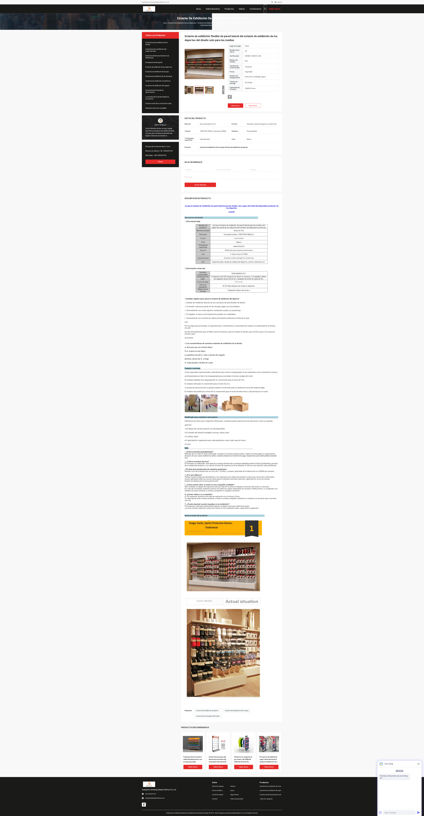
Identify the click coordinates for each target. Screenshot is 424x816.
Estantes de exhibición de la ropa (157, 72)
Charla (160, 162)
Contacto (215, 799)
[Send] (418, 812)
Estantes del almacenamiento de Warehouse (157, 57)
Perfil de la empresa (218, 786)
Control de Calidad (217, 794)
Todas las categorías (266, 799)
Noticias (232, 786)
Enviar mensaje (200, 185)
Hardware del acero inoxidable (156, 108)
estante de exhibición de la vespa (236, 710)
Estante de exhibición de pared (207, 710)
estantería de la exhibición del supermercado (155, 50)
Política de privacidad (236, 799)
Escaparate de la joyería (153, 62)
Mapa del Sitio (234, 794)
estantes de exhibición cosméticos (157, 81)
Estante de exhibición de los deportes (182, 23)
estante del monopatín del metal (207, 716)
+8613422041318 (160, 155)
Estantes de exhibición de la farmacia (158, 76)
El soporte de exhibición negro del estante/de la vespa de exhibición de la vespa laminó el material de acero (269, 759)
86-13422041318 (167, 151)
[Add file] (380, 812)
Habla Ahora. (235, 106)
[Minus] (418, 764)
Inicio (165, 23)
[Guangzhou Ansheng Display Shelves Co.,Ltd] (149, 9)
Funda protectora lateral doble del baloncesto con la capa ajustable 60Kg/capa (192, 759)
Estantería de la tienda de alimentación (154, 91)
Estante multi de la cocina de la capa (158, 103)
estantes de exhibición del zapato (157, 85)
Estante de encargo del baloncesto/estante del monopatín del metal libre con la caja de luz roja (218, 759)
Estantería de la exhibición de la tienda (156, 43)
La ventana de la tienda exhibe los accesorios (157, 98)
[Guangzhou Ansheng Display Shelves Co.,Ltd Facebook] (272, 2)
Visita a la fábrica (217, 790)
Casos (232, 790)
